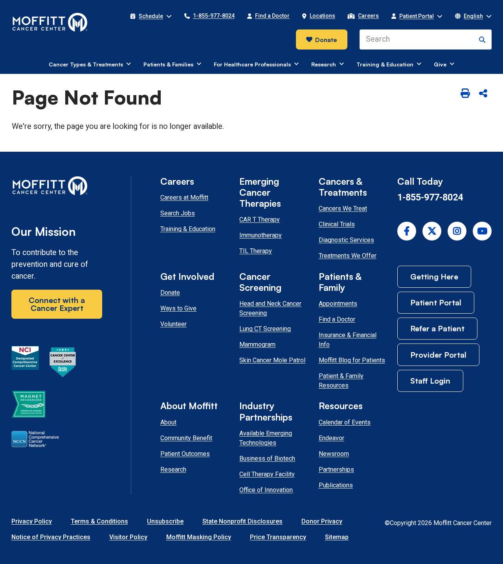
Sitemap (337, 537)
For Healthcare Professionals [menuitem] (252, 64)
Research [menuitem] (323, 64)
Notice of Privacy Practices (50, 537)
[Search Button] (482, 39)
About (168, 422)
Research (173, 469)
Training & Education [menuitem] (384, 64)
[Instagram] (457, 231)
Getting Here (434, 276)
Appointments (338, 303)
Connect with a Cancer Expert (57, 304)
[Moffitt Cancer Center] (50, 22)
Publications (336, 485)
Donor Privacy (321, 521)
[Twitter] (431, 231)
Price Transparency (278, 537)
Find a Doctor (337, 319)
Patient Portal (435, 302)
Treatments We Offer (347, 255)
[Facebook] (406, 231)
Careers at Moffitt (184, 197)
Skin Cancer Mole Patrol (272, 360)
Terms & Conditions (99, 521)
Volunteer (173, 324)
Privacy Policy (31, 521)
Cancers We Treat (343, 208)
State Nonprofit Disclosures (242, 521)
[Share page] (483, 94)
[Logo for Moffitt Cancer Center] (56, 187)
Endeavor (331, 438)
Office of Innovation (266, 490)
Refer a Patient (437, 328)
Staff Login (430, 381)
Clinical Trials (337, 224)
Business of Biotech (267, 458)
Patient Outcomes (185, 453)
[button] (151, 16)
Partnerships (336, 469)
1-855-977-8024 (430, 197)
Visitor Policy (128, 537)
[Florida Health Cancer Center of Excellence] (62, 363)
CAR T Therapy (259, 219)
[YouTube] (482, 231)
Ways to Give (178, 308)
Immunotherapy (260, 235)
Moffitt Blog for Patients (352, 360)
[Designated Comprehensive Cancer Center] (25, 363)
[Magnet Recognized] (28, 406)
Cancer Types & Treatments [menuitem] (86, 64)
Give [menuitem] (440, 64)
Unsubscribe (165, 521)
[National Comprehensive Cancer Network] (35, 440)
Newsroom (334, 453)
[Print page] (465, 94)
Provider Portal (438, 355)
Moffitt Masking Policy (198, 537)
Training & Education (187, 229)
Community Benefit (186, 438)
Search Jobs (177, 213)
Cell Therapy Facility (267, 474)
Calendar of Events (345, 422)
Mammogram (257, 344)
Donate (326, 40)
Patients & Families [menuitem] (168, 64)
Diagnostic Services (346, 240)
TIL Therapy (255, 251)
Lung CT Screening (265, 329)
